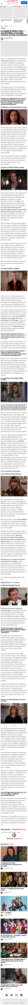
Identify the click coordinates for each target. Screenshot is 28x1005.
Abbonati (24, 2)
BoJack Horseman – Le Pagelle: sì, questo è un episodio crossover (13, 936)
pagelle (7, 832)
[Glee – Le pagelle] (14, 903)
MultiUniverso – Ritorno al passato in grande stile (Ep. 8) (6, 20)
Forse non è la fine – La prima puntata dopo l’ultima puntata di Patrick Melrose (18, 21)
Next (27, 14)
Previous (0, 14)
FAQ (4, 1002)
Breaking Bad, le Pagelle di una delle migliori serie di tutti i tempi (12, 985)
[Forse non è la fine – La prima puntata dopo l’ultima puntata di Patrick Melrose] (19, 12)
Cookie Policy (22, 1002)
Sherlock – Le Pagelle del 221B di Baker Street (12, 889)
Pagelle (10, 844)
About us (8, 1002)
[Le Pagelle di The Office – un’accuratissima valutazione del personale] (14, 854)
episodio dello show (18, 499)
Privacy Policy (15, 1002)
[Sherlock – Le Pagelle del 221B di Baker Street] (14, 879)
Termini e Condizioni (14, 1003)
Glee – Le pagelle (6, 913)
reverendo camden (16, 832)
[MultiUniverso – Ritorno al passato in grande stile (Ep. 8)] (6, 12)
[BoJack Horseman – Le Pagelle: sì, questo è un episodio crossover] (14, 926)
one (3, 832)
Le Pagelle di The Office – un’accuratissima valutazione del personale (11, 864)
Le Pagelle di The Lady (18, 829)
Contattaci (22, 1003)
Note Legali (5, 1003)
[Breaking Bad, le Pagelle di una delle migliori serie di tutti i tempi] (14, 975)
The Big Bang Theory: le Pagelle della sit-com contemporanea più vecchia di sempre (13, 960)
